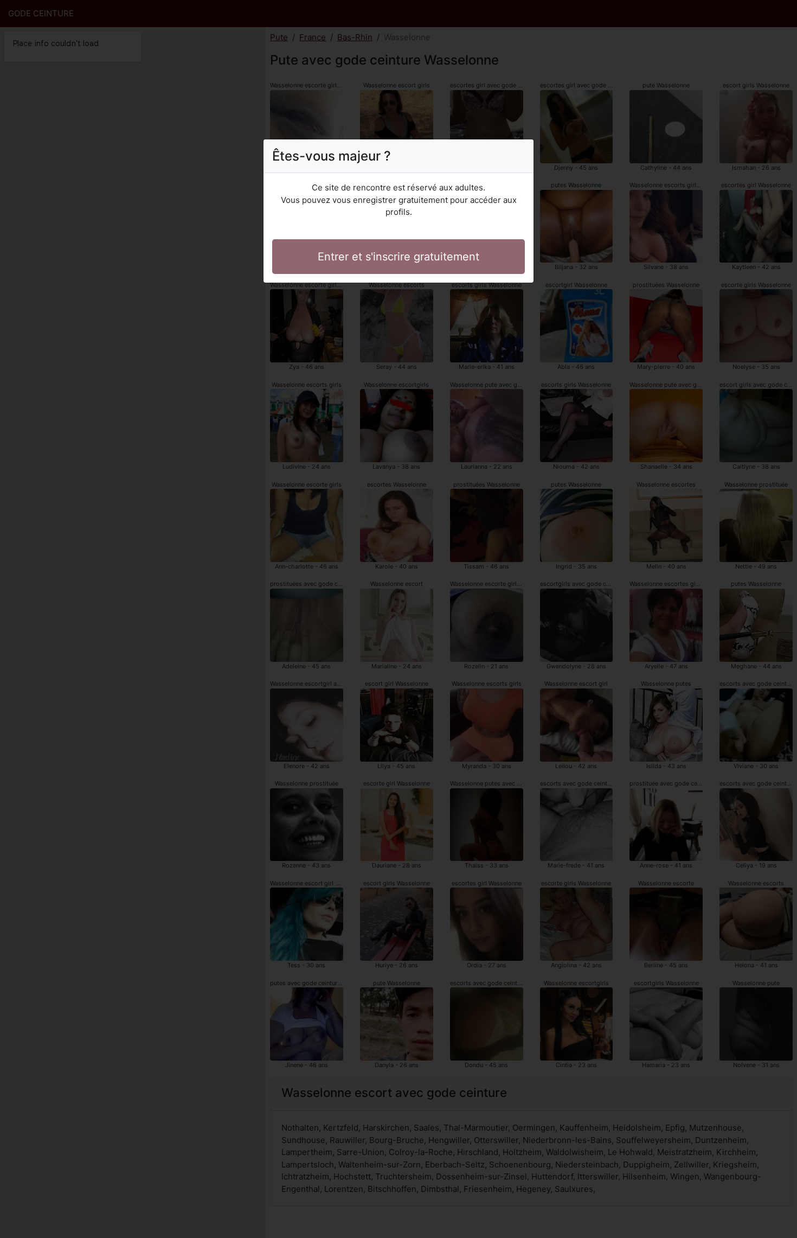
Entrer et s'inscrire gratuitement (398, 256)
